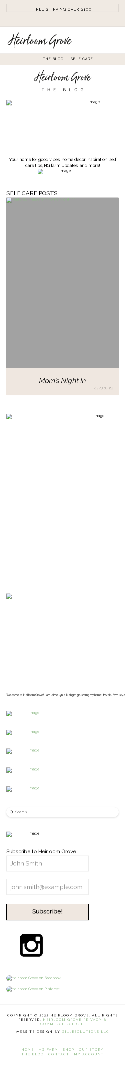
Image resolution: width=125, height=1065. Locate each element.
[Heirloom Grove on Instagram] (31, 945)
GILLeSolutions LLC (85, 1031)
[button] (115, 39)
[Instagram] (63, 19)
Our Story (91, 1049)
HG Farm (48, 1049)
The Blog (32, 1054)
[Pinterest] (71, 19)
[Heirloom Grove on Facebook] (33, 978)
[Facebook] (55, 19)
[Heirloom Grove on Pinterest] (33, 989)
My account (89, 1054)
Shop (68, 1049)
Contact (58, 1054)
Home (27, 1049)
